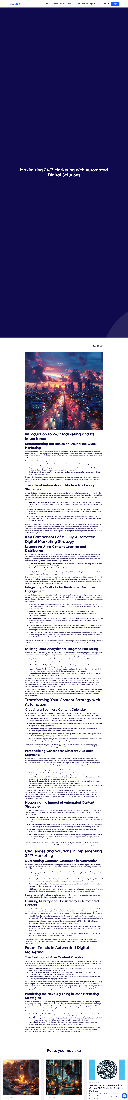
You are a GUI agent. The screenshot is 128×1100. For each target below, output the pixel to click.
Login (115, 4)
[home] (14, 4)
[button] (59, 4)
